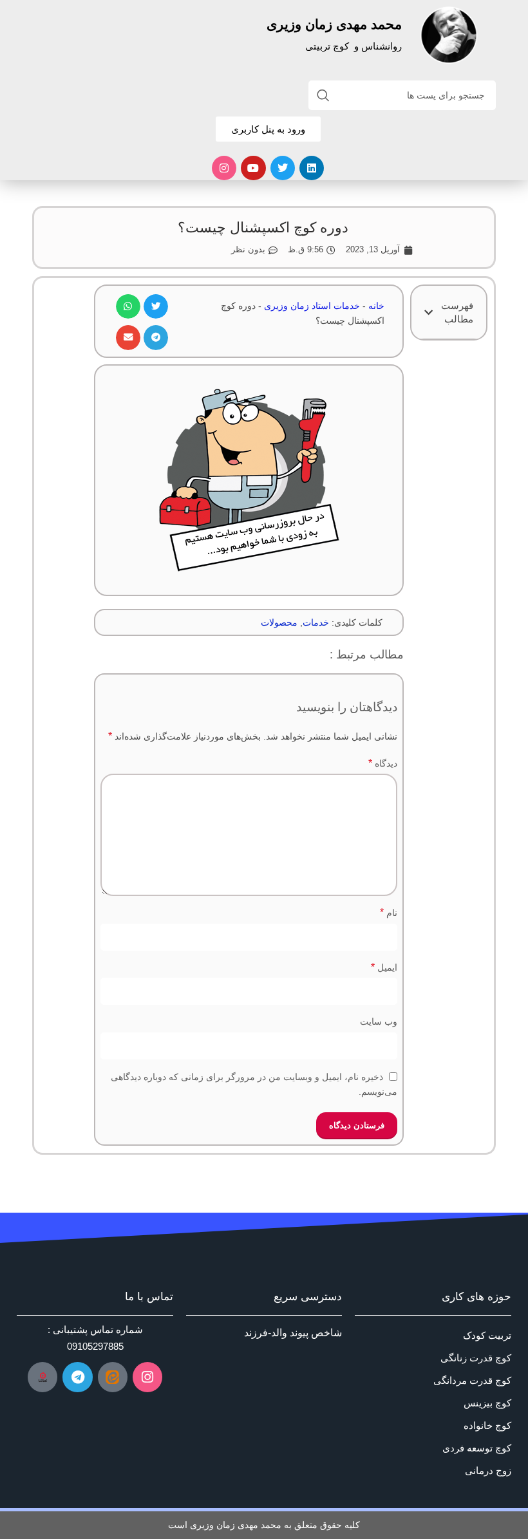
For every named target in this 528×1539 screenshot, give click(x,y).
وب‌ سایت (378, 1021)
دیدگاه (382, 763)
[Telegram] (77, 1377)
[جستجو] (323, 95)
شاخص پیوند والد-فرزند (293, 1332)
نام (388, 912)
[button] (428, 312)
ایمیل (384, 967)
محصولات (279, 622)
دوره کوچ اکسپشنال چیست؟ (263, 227)
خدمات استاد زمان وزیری (312, 306)
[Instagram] (224, 168)
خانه (376, 306)
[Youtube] (253, 168)
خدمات (316, 622)
